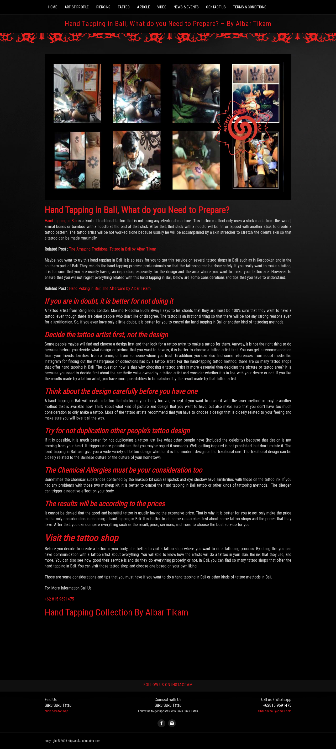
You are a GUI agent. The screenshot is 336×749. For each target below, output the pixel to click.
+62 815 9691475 (59, 599)
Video (161, 7)
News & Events (186, 7)
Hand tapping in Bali (61, 220)
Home (52, 7)
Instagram (172, 723)
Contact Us (216, 7)
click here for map (56, 711)
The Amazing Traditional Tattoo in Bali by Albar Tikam (112, 249)
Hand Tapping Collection (88, 612)
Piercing (103, 7)
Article (143, 7)
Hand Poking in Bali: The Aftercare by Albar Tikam (110, 288)
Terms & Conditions (249, 7)
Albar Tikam (166, 612)
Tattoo (124, 7)
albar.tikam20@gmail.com (274, 711)
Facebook (161, 723)
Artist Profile (77, 7)
